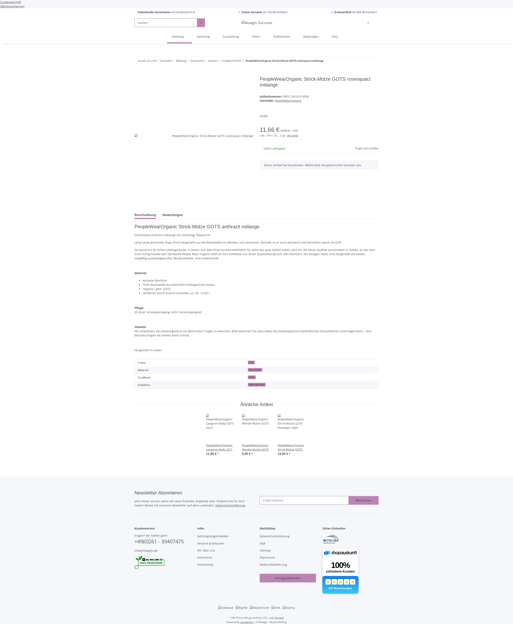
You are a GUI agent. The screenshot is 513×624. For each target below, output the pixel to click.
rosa (251, 362)
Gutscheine (204, 557)
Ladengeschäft (11, 2)
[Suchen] (201, 22)
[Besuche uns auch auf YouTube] (143, 577)
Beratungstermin (13, 6)
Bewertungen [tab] (173, 215)
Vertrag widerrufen (288, 578)
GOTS (252, 377)
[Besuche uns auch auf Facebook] (136, 577)
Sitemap (265, 550)
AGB (262, 543)
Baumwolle (255, 369)
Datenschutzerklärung (230, 505)
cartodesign (246, 622)
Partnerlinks (205, 565)
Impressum (267, 557)
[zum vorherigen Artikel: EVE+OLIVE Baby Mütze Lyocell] (365, 60)
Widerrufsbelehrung (273, 565)
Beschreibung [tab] (145, 215)
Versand (292, 135)
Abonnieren (363, 500)
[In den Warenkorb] (137, 74)
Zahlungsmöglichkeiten (212, 536)
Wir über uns (206, 550)
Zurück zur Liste (147, 60)
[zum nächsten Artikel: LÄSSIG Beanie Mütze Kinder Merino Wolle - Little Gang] (374, 60)
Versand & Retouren (210, 543)
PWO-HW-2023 (257, 384)
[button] (368, 23)
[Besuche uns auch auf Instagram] (150, 577)
